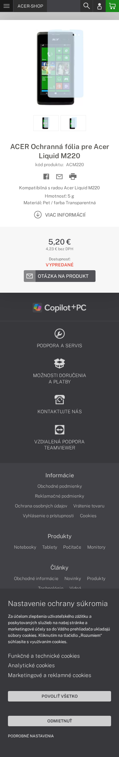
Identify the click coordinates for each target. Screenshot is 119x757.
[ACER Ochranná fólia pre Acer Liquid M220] (59, 67)
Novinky (72, 578)
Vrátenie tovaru (88, 505)
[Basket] (112, 6)
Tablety (49, 547)
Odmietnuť (59, 720)
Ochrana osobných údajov (41, 505)
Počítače (72, 547)
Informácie (59, 475)
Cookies (88, 515)
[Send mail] (59, 177)
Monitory (96, 547)
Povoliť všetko (60, 696)
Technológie (50, 588)
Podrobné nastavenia (31, 736)
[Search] (86, 6)
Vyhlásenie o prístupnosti (48, 515)
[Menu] (6, 6)
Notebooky (25, 547)
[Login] (99, 6)
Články (59, 568)
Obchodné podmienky (59, 486)
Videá (75, 588)
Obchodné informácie (36, 578)
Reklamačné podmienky (59, 496)
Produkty (60, 536)
